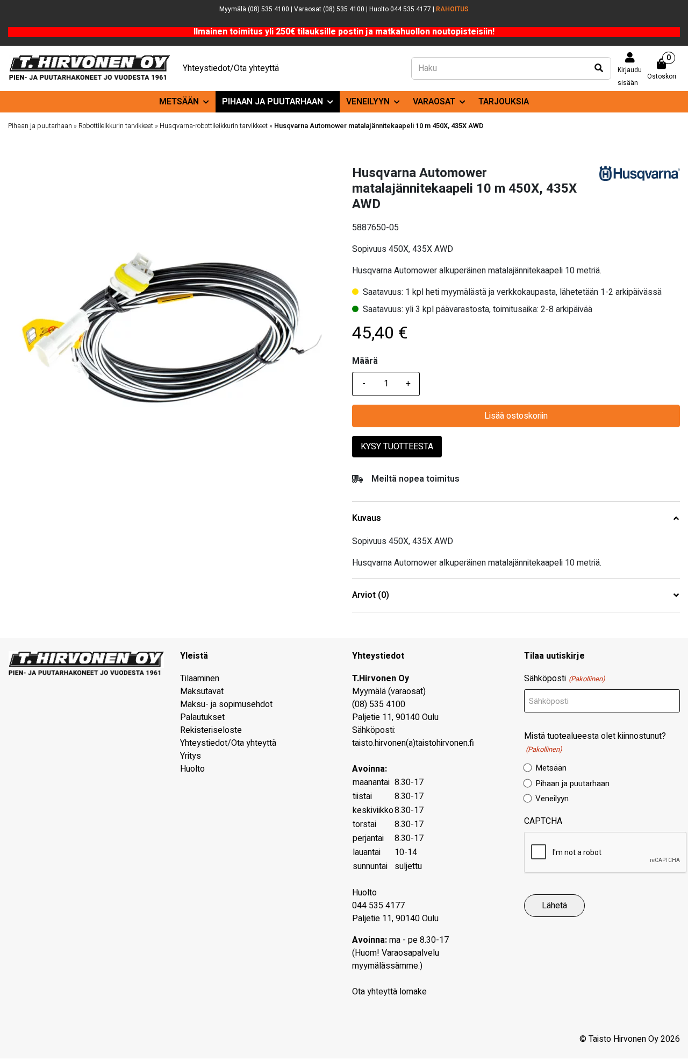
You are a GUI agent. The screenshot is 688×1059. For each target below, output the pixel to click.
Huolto (192, 769)
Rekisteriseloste (211, 730)
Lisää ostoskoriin (516, 416)
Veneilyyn (368, 101)
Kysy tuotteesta (397, 446)
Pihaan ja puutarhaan (272, 101)
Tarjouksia (503, 101)
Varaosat (434, 101)
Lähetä (554, 905)
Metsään (179, 101)
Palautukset (202, 717)
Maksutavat (202, 691)
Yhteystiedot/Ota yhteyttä (231, 68)
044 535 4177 (378, 905)
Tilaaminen (199, 678)
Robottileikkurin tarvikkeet (115, 126)
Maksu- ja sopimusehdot (226, 704)
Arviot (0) (370, 595)
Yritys (190, 756)
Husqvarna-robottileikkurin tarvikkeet (214, 126)
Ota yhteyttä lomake (389, 991)
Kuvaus (366, 518)
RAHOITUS (452, 9)
